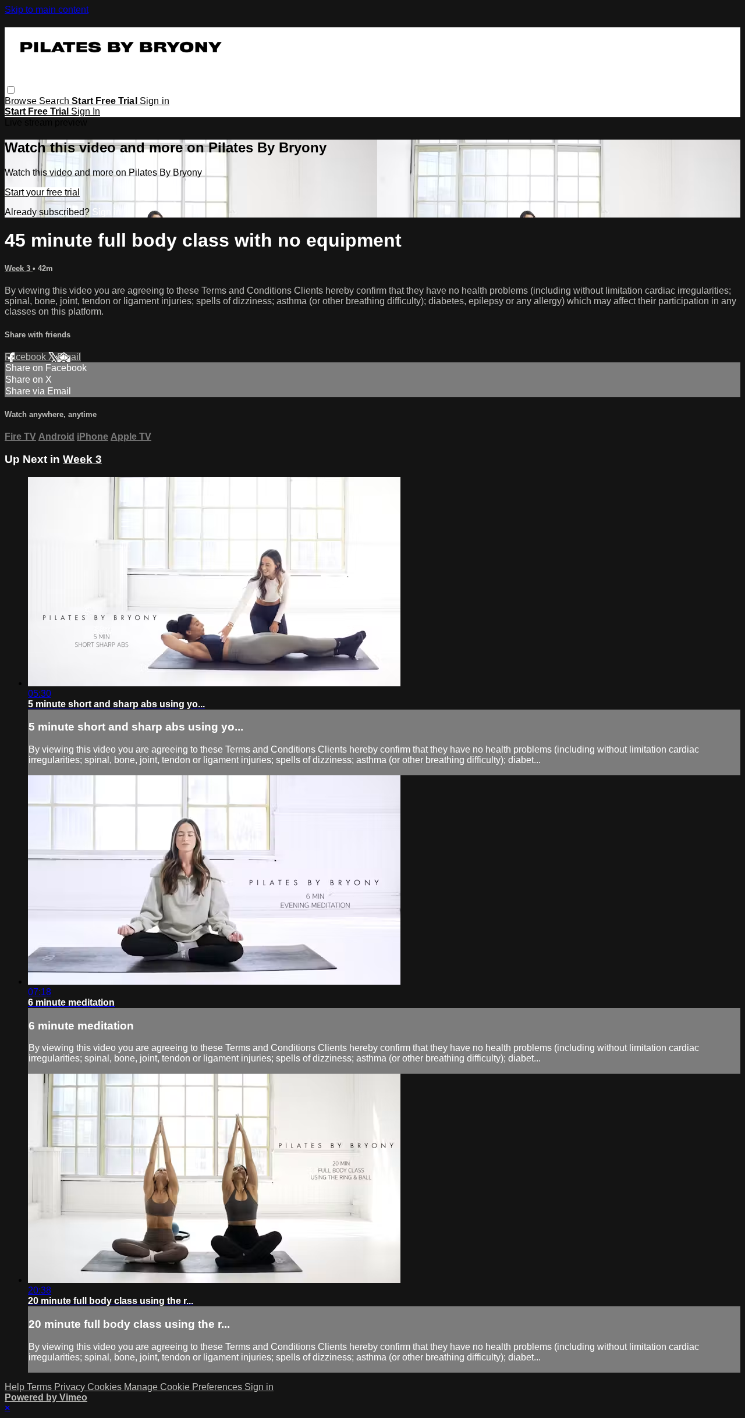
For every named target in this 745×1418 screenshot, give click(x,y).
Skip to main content (46, 10)
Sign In (85, 111)
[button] (11, 90)
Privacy (70, 1387)
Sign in (154, 101)
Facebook (26, 357)
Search (55, 101)
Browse (22, 101)
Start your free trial (42, 192)
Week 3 (19, 268)
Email (69, 357)
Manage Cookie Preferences (184, 1387)
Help (16, 1387)
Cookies (105, 1387)
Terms (40, 1387)
